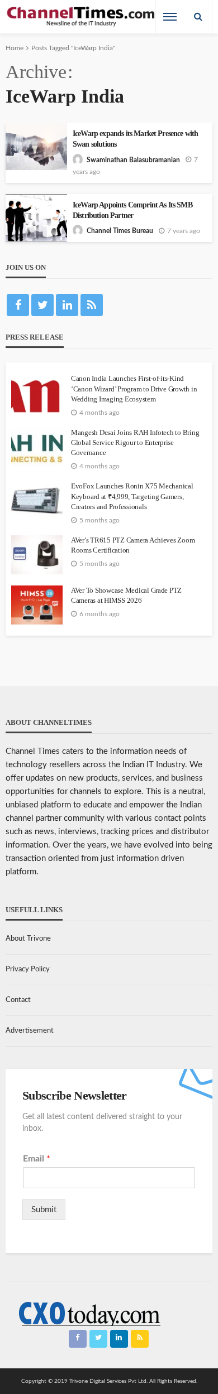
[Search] (197, 16)
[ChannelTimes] (82, 17)
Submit (43, 1210)
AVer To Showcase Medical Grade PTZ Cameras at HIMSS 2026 (126, 595)
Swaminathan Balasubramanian (133, 160)
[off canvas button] (170, 16)
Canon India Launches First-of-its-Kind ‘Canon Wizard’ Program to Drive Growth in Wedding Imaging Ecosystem (134, 388)
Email (36, 1158)
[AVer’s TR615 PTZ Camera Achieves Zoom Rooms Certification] (37, 554)
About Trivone (28, 938)
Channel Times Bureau (120, 231)
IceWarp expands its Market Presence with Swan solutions (135, 138)
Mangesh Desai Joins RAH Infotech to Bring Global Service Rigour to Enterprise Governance (135, 442)
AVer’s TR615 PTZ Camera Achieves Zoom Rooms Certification (133, 545)
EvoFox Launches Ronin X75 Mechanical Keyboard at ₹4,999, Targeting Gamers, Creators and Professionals (132, 496)
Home (14, 48)
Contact (18, 1000)
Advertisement (30, 1030)
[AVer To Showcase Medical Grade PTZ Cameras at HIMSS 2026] (37, 605)
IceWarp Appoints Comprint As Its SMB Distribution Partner (132, 210)
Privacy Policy (28, 969)
